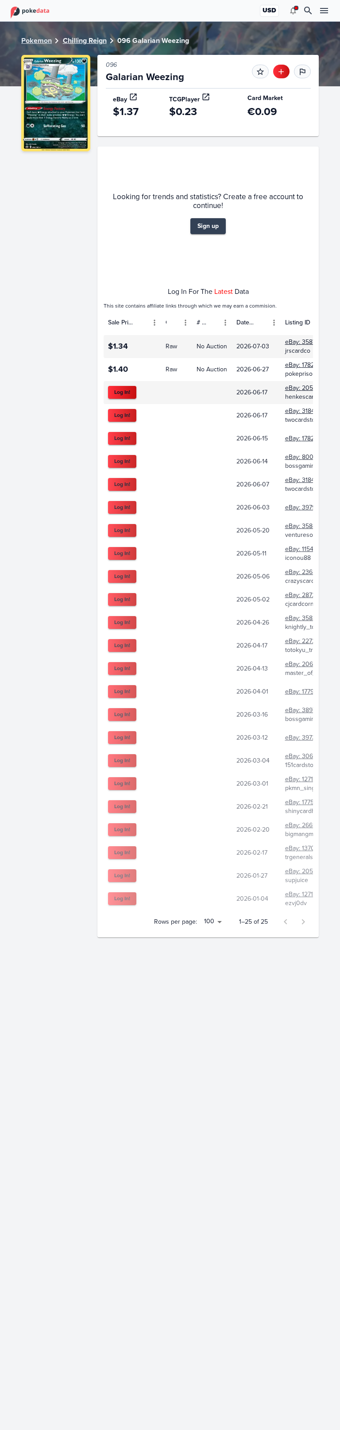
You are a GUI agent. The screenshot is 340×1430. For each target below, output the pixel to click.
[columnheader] (132, 322)
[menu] (293, 10)
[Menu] (154, 322)
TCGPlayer (184, 99)
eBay (120, 99)
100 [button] (209, 921)
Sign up (208, 226)
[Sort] (141, 322)
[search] (308, 10)
